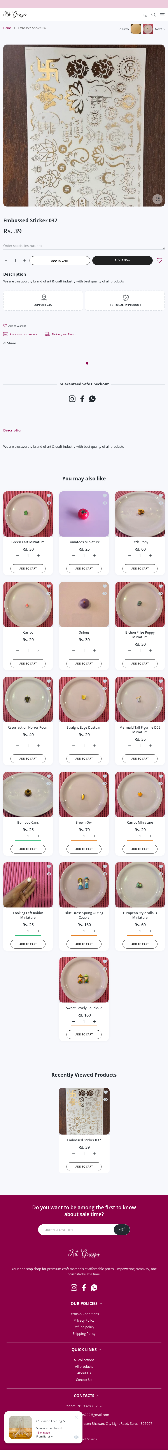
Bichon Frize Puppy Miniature (140, 634)
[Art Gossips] (14, 14)
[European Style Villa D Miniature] (140, 884)
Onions (84, 632)
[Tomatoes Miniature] (84, 514)
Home (7, 28)
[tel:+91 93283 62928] (144, 15)
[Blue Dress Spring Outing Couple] (84, 884)
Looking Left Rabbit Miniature (28, 915)
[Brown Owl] (84, 794)
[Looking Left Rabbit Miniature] (28, 884)
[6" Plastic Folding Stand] (20, 1427)
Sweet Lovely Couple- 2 (84, 1008)
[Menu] (162, 15)
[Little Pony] (140, 514)
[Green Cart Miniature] (28, 514)
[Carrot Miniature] (140, 794)
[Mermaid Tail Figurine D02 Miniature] (140, 699)
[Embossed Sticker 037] (84, 1111)
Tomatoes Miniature (84, 542)
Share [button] (11, 343)
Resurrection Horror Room (28, 727)
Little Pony (140, 542)
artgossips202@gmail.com (89, 1414)
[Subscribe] (122, 1229)
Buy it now (122, 260)
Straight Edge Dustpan (84, 727)
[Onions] (84, 604)
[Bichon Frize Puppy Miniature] (140, 604)
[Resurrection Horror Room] (28, 699)
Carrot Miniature (140, 822)
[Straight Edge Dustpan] (84, 699)
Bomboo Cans (28, 822)
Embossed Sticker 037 (84, 1140)
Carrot (28, 632)
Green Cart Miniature (28, 542)
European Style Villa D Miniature (140, 915)
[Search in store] (153, 15)
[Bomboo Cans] (28, 794)
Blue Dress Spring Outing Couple (84, 915)
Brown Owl (84, 822)
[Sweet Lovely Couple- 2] (84, 980)
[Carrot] (28, 604)
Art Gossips (89, 1439)
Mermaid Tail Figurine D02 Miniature (140, 729)
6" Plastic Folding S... (51, 1421)
